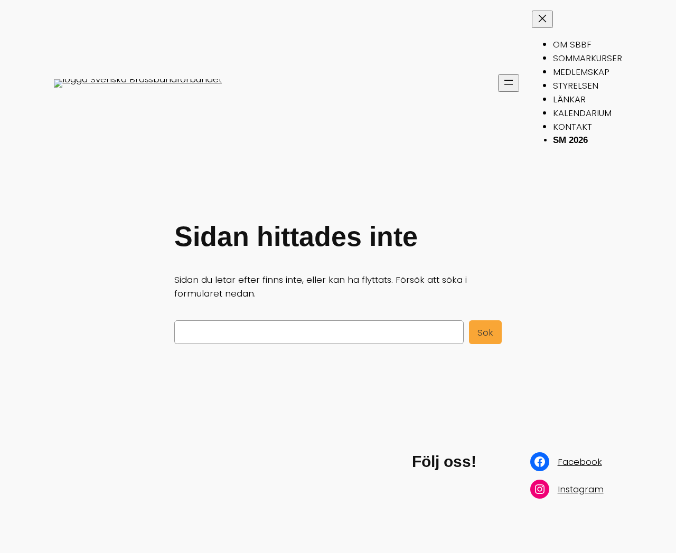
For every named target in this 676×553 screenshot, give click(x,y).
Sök (485, 332)
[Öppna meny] (508, 83)
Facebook (580, 461)
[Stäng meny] (542, 19)
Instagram (581, 489)
